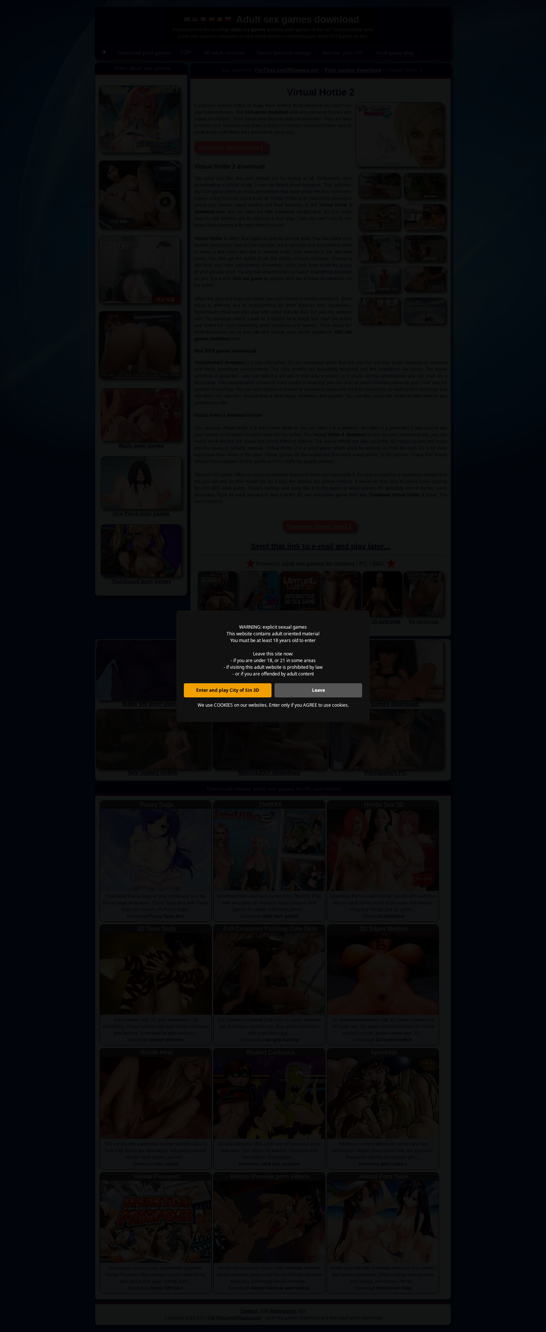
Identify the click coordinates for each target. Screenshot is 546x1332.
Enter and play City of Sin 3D (227, 690)
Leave (318, 690)
